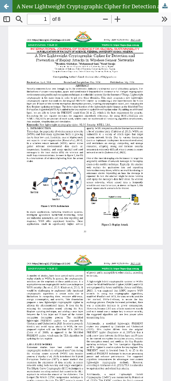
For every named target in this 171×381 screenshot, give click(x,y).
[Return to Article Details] (6, 6)
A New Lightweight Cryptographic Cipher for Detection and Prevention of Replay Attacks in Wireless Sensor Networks (94, 6)
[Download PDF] (165, 6)
